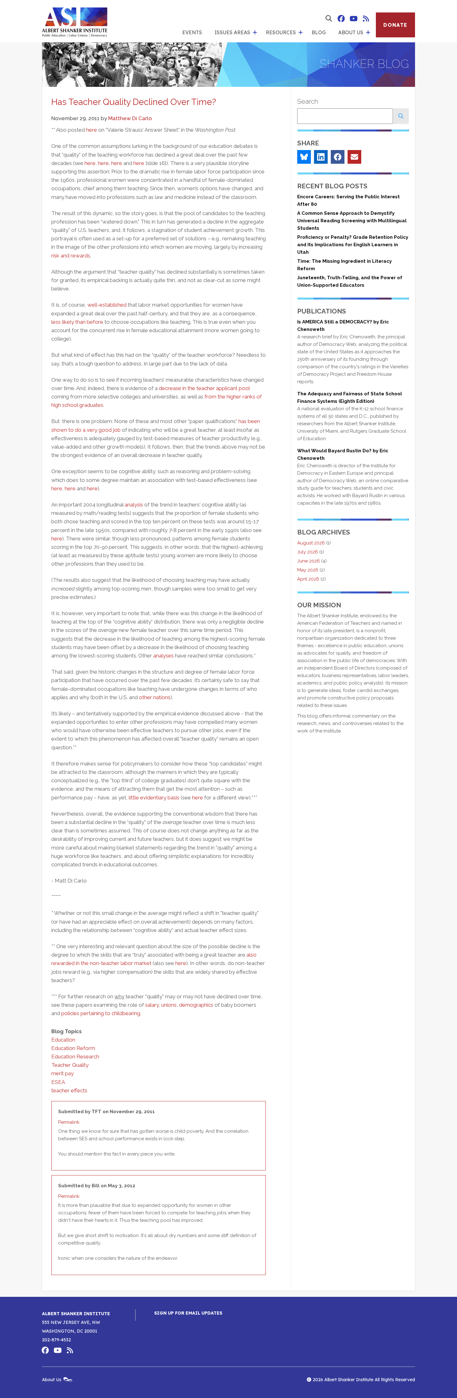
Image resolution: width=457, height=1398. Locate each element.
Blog (319, 32)
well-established (107, 305)
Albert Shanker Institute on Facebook (341, 18)
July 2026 (307, 552)
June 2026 (308, 561)
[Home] (74, 21)
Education (63, 1040)
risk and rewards (70, 255)
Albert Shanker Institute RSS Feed (366, 18)
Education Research (75, 1056)
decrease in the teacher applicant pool (204, 388)
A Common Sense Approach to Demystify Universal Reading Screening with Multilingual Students (352, 220)
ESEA (58, 1082)
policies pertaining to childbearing (100, 1013)
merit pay (62, 1073)
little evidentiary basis (154, 797)
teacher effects (69, 1090)
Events (192, 32)
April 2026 (308, 579)
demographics (196, 1005)
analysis (134, 504)
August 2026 (311, 543)
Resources (281, 32)
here (91, 130)
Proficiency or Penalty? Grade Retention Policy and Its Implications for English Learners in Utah (352, 244)
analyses (163, 655)
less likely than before (77, 322)
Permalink (69, 1122)
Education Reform (73, 1048)
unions (169, 1005)
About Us (350, 32)
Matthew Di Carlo (130, 118)
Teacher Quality (70, 1065)
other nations (154, 697)
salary (152, 1005)
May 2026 (307, 570)
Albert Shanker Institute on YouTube (353, 18)
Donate (395, 25)
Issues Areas (232, 32)
